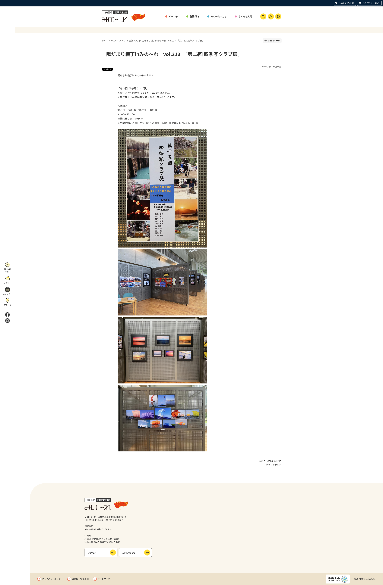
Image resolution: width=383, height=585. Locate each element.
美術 (137, 40)
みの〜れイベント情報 (122, 40)
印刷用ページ (274, 40)
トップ (105, 40)
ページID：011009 (271, 66)
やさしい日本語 (346, 3)
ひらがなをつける (371, 3)
